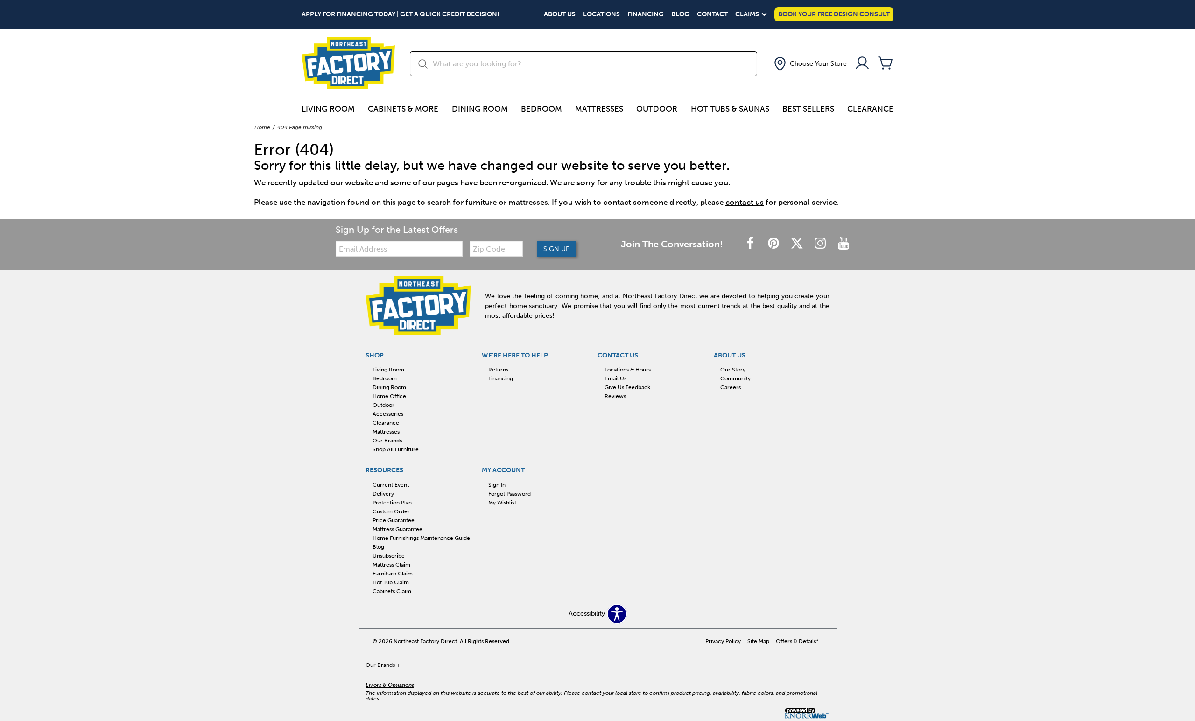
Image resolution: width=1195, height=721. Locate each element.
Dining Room (480, 108)
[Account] (862, 63)
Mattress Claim (391, 564)
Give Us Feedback (627, 387)
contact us (744, 202)
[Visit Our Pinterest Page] (774, 244)
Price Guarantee (394, 520)
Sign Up (556, 249)
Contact (712, 14)
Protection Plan (392, 502)
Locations (601, 14)
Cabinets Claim (392, 591)
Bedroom (541, 108)
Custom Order (391, 511)
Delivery (383, 493)
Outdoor (656, 108)
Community (735, 378)
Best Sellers (808, 108)
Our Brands (387, 440)
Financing (645, 14)
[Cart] (885, 63)
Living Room (328, 108)
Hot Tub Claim (391, 582)
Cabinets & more (403, 108)
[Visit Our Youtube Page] (843, 244)
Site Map (758, 641)
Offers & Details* (797, 641)
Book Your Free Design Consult (834, 14)
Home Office (389, 396)
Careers (730, 387)
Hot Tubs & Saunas (730, 108)
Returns (498, 369)
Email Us (615, 378)
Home (262, 127)
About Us (560, 14)
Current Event (391, 485)
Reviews (615, 396)
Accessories (388, 414)
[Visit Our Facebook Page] (751, 244)
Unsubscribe (389, 556)
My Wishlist (502, 502)
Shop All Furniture (396, 449)
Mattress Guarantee (397, 529)
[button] (809, 64)
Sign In (497, 485)
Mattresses (599, 108)
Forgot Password (509, 493)
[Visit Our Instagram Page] (821, 244)
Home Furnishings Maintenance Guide (421, 538)
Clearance (870, 108)
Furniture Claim (393, 573)
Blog (680, 14)
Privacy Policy (723, 641)
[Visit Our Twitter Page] (797, 244)
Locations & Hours (628, 369)
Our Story (732, 369)
